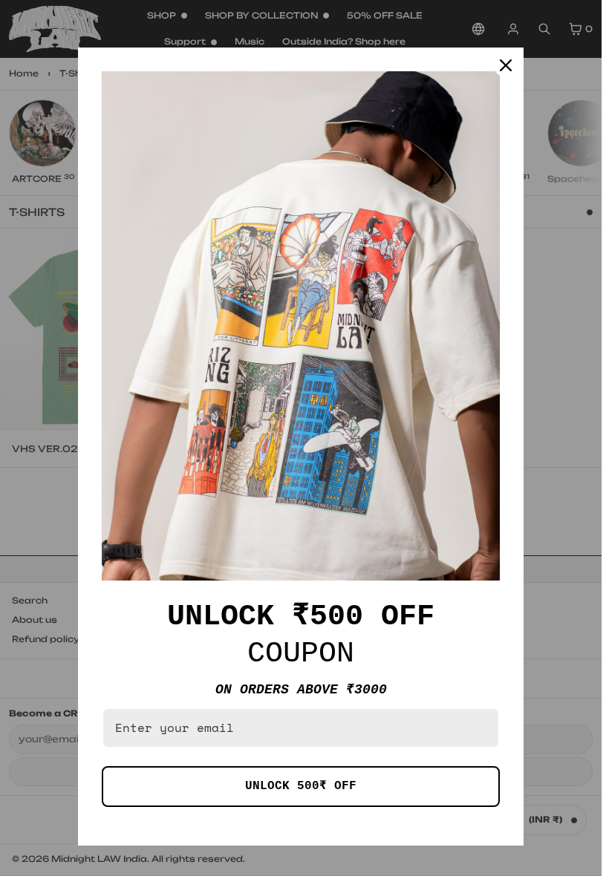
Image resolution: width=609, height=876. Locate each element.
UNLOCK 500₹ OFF (300, 786)
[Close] (506, 65)
